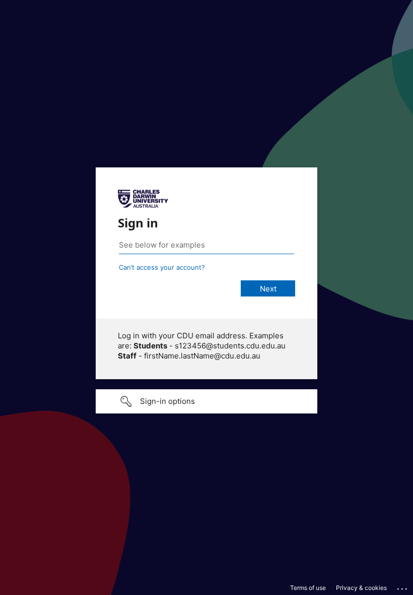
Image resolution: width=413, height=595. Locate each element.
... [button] (403, 586)
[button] (206, 401)
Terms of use (308, 587)
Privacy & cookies (361, 587)
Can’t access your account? (162, 267)
